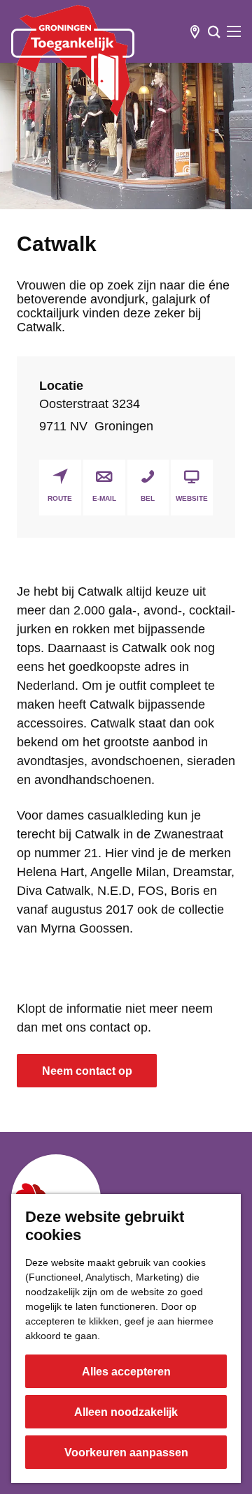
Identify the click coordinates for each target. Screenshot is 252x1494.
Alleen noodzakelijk (126, 1412)
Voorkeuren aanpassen (126, 1452)
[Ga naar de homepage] (72, 60)
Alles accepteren (126, 1372)
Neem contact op (87, 1071)
